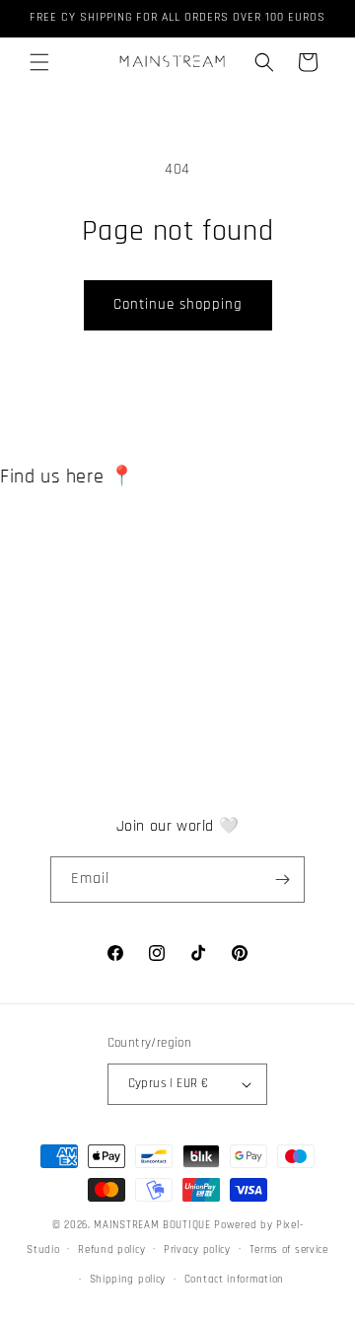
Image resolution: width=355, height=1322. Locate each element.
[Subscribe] (282, 879)
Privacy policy (197, 1250)
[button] (39, 62)
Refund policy (111, 1250)
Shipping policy (128, 1279)
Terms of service (288, 1250)
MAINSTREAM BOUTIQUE (154, 1225)
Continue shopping (178, 304)
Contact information (234, 1279)
